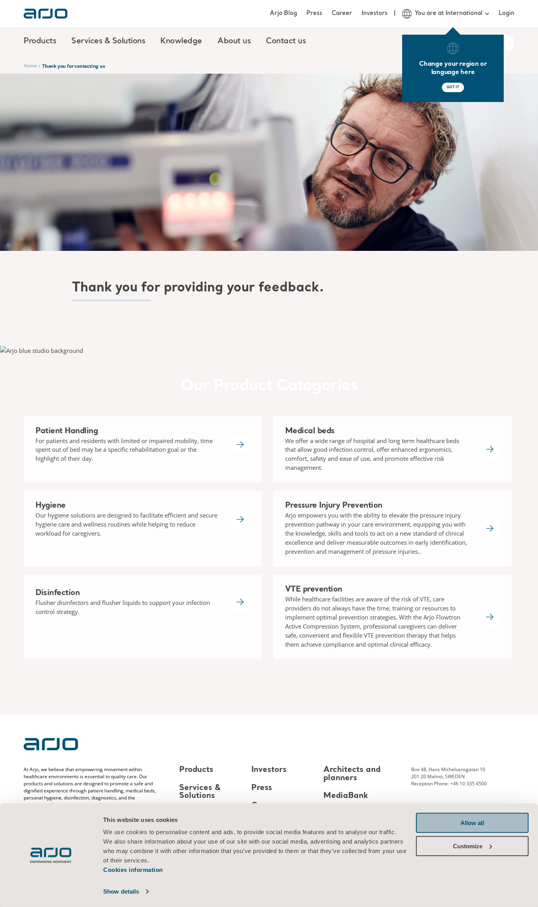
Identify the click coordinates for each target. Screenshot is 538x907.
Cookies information (133, 869)
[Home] (45, 13)
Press (314, 13)
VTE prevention (313, 590)
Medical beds (310, 431)
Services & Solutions (200, 792)
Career (342, 13)
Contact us (286, 41)
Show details (121, 891)
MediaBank (345, 796)
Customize (467, 845)
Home (30, 65)
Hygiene (50, 506)
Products (196, 770)
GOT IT (453, 87)
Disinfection (57, 593)
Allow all (472, 823)
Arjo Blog (283, 13)
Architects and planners (351, 774)
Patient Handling (66, 431)
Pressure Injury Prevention (333, 506)
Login (506, 13)
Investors (375, 13)
